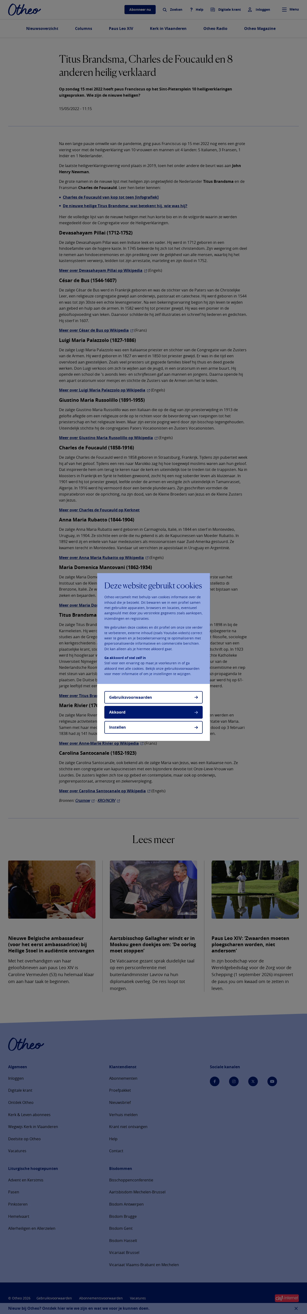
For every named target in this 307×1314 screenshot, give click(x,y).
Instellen (117, 727)
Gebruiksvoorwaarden (130, 697)
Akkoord (117, 712)
